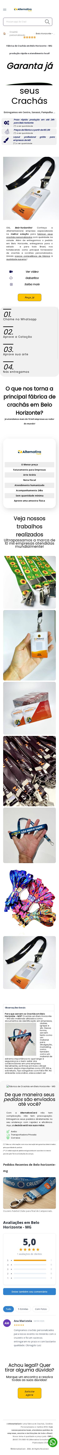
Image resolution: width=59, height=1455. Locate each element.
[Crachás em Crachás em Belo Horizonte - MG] (29, 962)
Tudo (8, 1308)
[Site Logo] (22, 10)
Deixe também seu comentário (29, 1291)
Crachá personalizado (17, 33)
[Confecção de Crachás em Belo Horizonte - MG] (29, 771)
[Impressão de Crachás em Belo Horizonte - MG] (29, 708)
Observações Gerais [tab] (15, 1007)
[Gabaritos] (11, 278)
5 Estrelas (23, 1308)
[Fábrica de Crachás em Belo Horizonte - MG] (29, 645)
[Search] (40, 22)
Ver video (31, 272)
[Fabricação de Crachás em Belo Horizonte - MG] (29, 835)
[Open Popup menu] (4, 10)
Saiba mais (31, 284)
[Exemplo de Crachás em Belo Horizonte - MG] (29, 582)
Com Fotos (41, 1308)
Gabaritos (32, 278)
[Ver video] (11, 271)
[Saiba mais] (11, 284)
